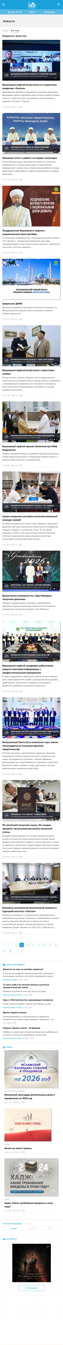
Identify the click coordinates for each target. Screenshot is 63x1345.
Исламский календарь (14, 1091)
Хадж (6, 1199)
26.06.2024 (8, 1152)
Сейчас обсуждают (15, 965)
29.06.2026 (6, 544)
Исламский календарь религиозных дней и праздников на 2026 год (29, 1097)
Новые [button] (5, 30)
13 (56, 659)
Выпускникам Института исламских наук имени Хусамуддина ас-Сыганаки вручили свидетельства (30, 746)
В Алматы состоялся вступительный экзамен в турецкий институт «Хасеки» (29, 910)
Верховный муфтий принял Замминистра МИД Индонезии (29, 448)
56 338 (18, 1152)
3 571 (15, 544)
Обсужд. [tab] (28, 1224)
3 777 (15, 252)
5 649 (15, 774)
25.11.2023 (8, 1210)
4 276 (15, 395)
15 (56, 735)
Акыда (7, 1145)
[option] (31, 1263)
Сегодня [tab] (14, 1228)
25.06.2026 (6, 691)
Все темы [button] (15, 30)
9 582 (15, 319)
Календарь (49, 12)
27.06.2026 (6, 615)
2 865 (15, 691)
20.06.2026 (6, 933)
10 (10, 951)
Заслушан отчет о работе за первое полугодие (29, 158)
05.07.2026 (6, 252)
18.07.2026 (6, 107)
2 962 (15, 179)
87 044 (18, 1102)
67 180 (18, 1210)
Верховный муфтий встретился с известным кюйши (28, 372)
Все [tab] (49, 1228)
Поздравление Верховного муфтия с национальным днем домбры (23, 232)
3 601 (15, 857)
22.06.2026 (6, 774)
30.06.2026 (6, 465)
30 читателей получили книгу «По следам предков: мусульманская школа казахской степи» (27, 829)
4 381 (15, 933)
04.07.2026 (6, 395)
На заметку (11, 1239)
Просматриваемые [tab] (12, 1224)
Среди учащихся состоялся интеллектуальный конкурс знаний (29, 518)
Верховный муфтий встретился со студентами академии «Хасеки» (29, 87)
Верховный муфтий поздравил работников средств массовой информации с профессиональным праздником (27, 669)
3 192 (15, 107)
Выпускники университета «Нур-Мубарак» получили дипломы (27, 597)
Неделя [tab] (31, 1228)
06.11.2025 (8, 1102)
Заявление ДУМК (12, 303)
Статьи (8, 1047)
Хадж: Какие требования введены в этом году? (28, 1205)
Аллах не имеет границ (18, 1148)
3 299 (15, 465)
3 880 (15, 615)
